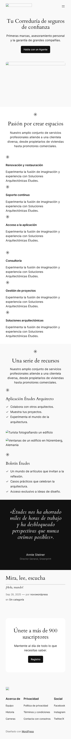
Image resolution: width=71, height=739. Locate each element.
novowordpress (39, 594)
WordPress (28, 731)
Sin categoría (16, 599)
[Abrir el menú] (63, 6)
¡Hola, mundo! (14, 587)
